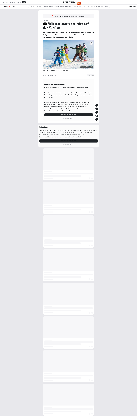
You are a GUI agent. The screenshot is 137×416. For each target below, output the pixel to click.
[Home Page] (69, 2)
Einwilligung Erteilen (68, 114)
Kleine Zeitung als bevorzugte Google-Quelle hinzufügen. (69, 16)
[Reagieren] (96, 105)
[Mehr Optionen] (96, 119)
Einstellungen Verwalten (68, 118)
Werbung (19, 2)
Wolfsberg (91, 75)
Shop (7, 2)
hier (69, 111)
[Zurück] (29, 7)
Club (3, 2)
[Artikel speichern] (96, 112)
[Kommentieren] (96, 109)
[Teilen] (96, 116)
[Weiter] (109, 7)
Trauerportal (12, 2)
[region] (69, 7)
